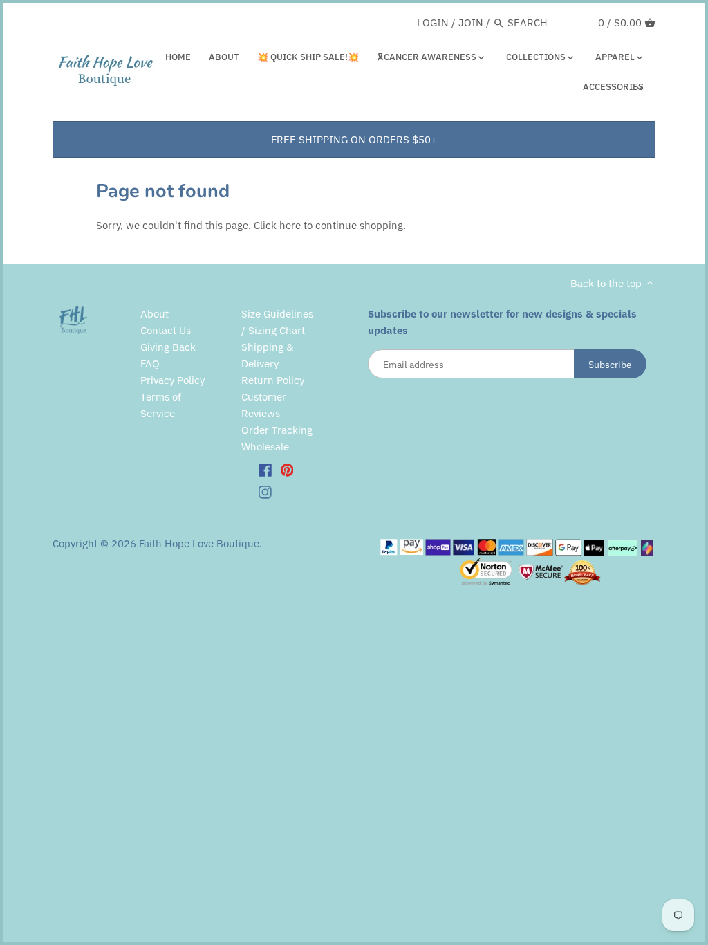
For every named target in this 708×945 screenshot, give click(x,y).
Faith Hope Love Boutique (199, 543)
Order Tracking (277, 430)
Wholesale (265, 446)
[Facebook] (265, 469)
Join (470, 22)
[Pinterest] (287, 469)
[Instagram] (265, 491)
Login (433, 22)
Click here (277, 225)
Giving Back (168, 347)
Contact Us (165, 330)
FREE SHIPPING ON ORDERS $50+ (354, 139)
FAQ (150, 363)
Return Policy (272, 380)
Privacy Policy (172, 380)
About (154, 313)
